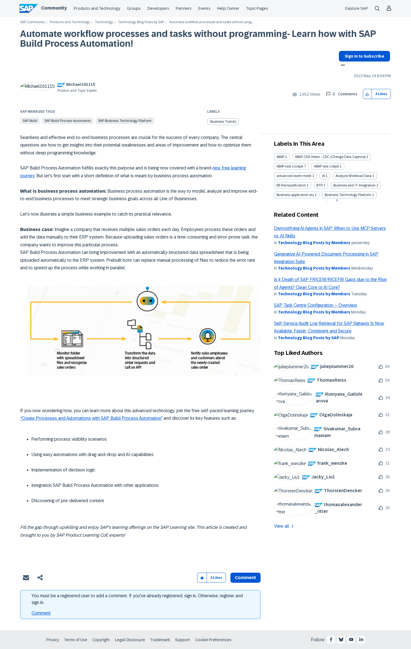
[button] (367, 94)
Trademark (160, 640)
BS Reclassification (291, 185)
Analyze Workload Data (354, 176)
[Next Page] (336, 200)
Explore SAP (356, 8)
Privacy (52, 640)
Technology (104, 22)
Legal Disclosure (130, 640)
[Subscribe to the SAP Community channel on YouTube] (351, 639)
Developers (158, 8)
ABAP (280, 157)
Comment (41, 613)
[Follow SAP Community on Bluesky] (341, 639)
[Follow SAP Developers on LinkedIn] (361, 639)
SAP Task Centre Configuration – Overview (315, 305)
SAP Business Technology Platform (125, 121)
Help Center (228, 8)
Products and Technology (97, 8)
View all (281, 526)
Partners (184, 8)
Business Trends (223, 122)
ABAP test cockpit (290, 166)
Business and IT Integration (354, 185)
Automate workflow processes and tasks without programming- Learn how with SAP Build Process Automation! (198, 39)
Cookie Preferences (213, 640)
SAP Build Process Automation (67, 121)
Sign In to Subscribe (364, 56)
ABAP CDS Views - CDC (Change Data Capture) (330, 157)
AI (323, 176)
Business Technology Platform (348, 195)
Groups (134, 8)
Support (182, 640)
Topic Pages (257, 8)
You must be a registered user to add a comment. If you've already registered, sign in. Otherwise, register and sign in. (137, 599)
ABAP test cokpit (326, 166)
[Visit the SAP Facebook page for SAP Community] (331, 639)
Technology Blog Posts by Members (314, 242)
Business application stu (295, 195)
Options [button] (342, 66)
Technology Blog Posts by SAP (141, 22)
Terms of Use (75, 640)
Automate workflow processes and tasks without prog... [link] (211, 22)
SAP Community (32, 22)
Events (204, 8)
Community (54, 8)
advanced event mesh (294, 176)
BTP (319, 185)
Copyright (101, 640)
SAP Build (30, 121)
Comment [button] (245, 577)
